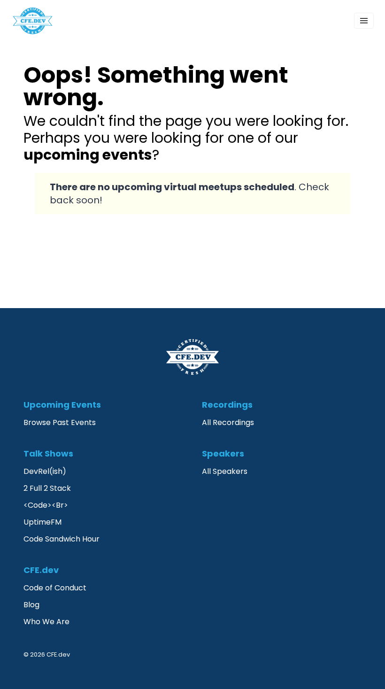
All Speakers (224, 471)
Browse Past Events (59, 422)
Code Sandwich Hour (61, 539)
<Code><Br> (45, 505)
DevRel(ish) (44, 471)
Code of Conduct (54, 587)
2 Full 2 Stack (47, 488)
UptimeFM (42, 522)
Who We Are (46, 621)
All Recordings (228, 422)
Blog (31, 604)
